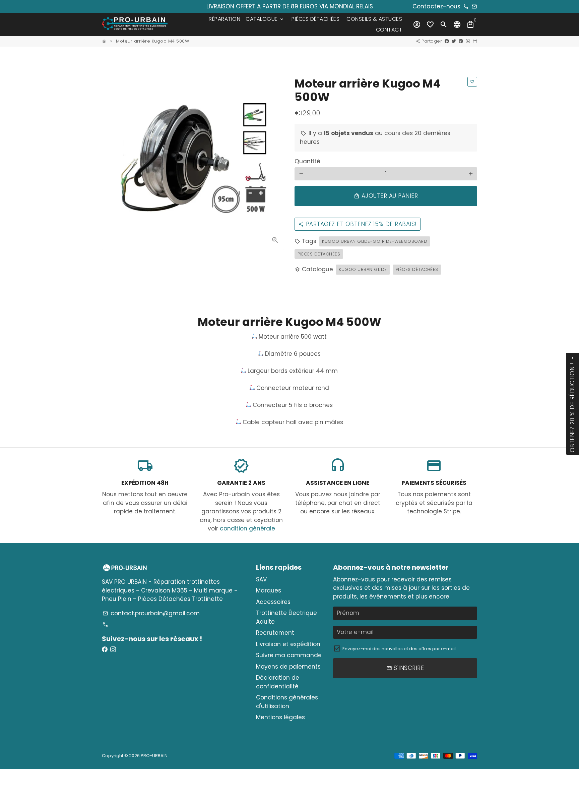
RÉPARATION (224, 19)
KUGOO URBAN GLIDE (363, 269)
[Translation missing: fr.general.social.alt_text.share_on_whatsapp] (468, 41)
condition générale (247, 528)
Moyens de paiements (288, 667)
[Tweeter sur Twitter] (454, 41)
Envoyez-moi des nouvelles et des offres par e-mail (399, 648)
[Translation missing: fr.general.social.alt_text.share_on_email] (475, 41)
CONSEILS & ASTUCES (374, 19)
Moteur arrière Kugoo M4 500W (152, 41)
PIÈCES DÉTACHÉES (315, 19)
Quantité (307, 161)
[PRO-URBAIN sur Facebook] (105, 649)
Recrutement (275, 633)
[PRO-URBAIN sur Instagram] (113, 649)
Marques (268, 590)
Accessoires (273, 602)
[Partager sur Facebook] (447, 41)
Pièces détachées (319, 254)
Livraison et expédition (288, 644)
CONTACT (389, 30)
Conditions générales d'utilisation (287, 701)
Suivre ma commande (289, 655)
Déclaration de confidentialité (277, 682)
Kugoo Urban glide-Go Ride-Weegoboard (374, 241)
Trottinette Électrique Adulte (286, 617)
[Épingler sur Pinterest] (461, 41)
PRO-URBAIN (154, 755)
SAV (261, 579)
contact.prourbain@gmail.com (151, 613)
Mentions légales (280, 717)
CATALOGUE (265, 19)
